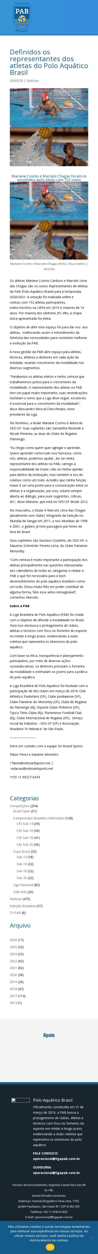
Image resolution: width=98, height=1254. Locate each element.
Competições (19, 806)
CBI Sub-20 (25, 844)
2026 (13, 940)
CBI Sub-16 (25, 830)
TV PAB (15, 913)
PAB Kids (20, 892)
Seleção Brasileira (23, 906)
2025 (13, 947)
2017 (13, 996)
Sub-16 (22, 864)
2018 (13, 989)
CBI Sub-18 (25, 837)
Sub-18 (22, 871)
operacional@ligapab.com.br (56, 1159)
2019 (13, 982)
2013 (13, 1003)
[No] (92, 1237)
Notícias (33, 80)
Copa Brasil (21, 851)
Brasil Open (21, 811)
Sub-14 (22, 857)
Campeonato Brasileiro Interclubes (38, 818)
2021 (13, 968)
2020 (13, 975)
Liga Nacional (23, 885)
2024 (13, 954)
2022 (13, 961)
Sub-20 (22, 878)
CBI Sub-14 (25, 823)
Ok (50, 1247)
